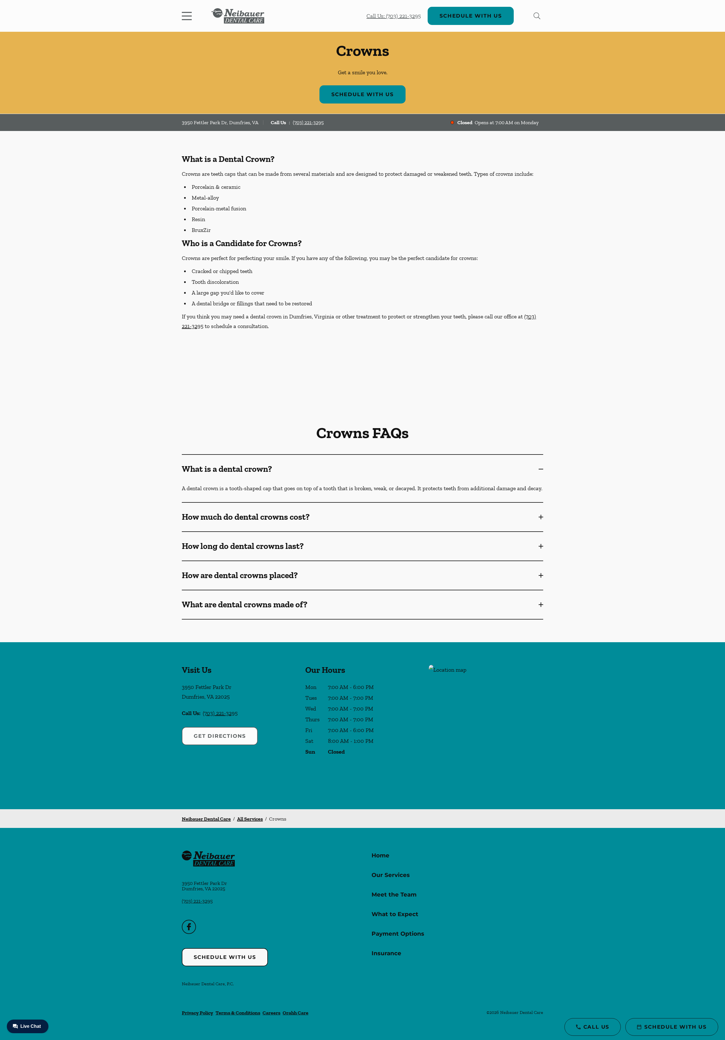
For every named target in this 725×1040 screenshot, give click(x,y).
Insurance (386, 953)
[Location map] (486, 726)
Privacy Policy (197, 1013)
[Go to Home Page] (237, 16)
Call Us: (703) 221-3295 (393, 15)
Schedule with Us (471, 16)
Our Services (391, 875)
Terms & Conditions (238, 1013)
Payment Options (398, 933)
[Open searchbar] (537, 16)
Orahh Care (295, 1013)
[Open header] (188, 16)
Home (380, 855)
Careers (271, 1013)
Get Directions (220, 736)
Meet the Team (394, 894)
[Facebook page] (189, 927)
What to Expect (395, 914)
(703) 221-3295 (308, 122)
